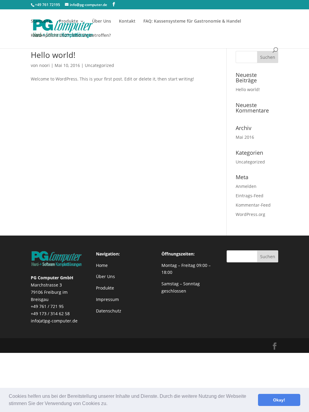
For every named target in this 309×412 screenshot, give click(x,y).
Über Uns (101, 21)
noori (44, 65)
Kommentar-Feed (253, 205)
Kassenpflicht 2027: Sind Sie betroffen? (71, 35)
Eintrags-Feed (249, 195)
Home (102, 265)
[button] (109, 404)
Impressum (107, 299)
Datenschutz (108, 311)
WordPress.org (250, 214)
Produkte (105, 288)
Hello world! (53, 54)
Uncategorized (99, 65)
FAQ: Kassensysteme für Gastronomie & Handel (192, 21)
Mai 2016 (245, 137)
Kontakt (127, 21)
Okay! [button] (279, 400)
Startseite (41, 21)
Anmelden (246, 186)
